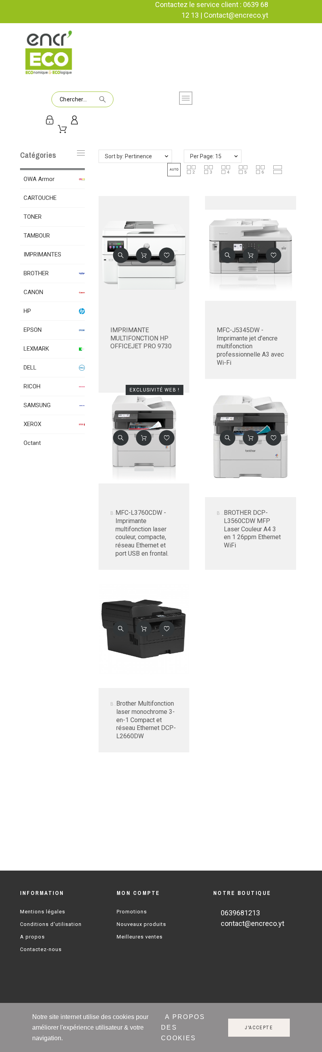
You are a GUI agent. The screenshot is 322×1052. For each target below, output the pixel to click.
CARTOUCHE (40, 197)
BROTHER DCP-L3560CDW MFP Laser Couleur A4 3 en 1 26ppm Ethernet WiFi (252, 529)
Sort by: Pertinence (128, 156)
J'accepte (259, 1028)
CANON (33, 292)
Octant (32, 442)
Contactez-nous (41, 949)
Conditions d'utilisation (51, 924)
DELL (30, 367)
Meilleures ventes (140, 937)
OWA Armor (39, 179)
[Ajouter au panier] (144, 255)
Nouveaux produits (141, 924)
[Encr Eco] (49, 53)
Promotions (132, 912)
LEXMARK (36, 348)
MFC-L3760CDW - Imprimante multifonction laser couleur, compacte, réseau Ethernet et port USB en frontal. (141, 533)
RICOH (32, 386)
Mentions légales (42, 912)
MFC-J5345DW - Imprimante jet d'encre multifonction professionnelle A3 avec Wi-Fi (250, 346)
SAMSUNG (37, 405)
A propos (32, 937)
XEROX (32, 424)
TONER (33, 216)
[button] (174, 169)
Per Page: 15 (205, 156)
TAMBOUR (37, 235)
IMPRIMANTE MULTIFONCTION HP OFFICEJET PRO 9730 (141, 338)
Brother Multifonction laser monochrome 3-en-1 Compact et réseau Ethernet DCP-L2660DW (146, 720)
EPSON (33, 329)
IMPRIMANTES (42, 254)
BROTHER (36, 273)
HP (27, 311)
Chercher (103, 99)
